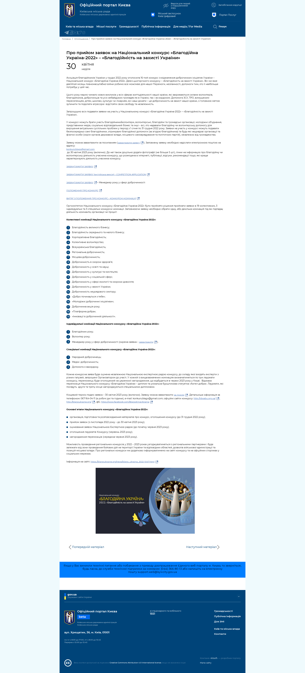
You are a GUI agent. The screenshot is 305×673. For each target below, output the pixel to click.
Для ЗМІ (219, 621)
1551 (152, 613)
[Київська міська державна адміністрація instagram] (83, 32)
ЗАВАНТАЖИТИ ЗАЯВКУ (79, 166)
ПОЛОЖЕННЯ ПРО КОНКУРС (82, 190)
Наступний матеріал (201, 547)
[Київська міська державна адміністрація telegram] (66, 32)
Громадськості (223, 611)
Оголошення (81, 39)
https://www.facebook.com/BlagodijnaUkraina (125, 402)
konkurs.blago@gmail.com (80, 149)
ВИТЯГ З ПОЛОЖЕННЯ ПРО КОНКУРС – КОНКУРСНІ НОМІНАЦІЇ (101, 198)
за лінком (179, 395)
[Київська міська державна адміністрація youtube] (75, 32)
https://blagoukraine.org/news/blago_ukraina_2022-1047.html (123, 461)
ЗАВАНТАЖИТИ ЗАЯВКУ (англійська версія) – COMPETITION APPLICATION (106, 174)
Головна (66, 39)
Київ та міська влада (227, 629)
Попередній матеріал (88, 547)
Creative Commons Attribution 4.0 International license (135, 663)
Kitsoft (214, 658)
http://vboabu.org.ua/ (205, 398)
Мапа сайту (205, 663)
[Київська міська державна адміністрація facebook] (71, 32)
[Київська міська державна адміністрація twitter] (79, 32)
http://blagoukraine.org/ (78, 402)
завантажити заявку (129, 142)
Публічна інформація (227, 616)
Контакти (220, 634)
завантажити (146, 342)
